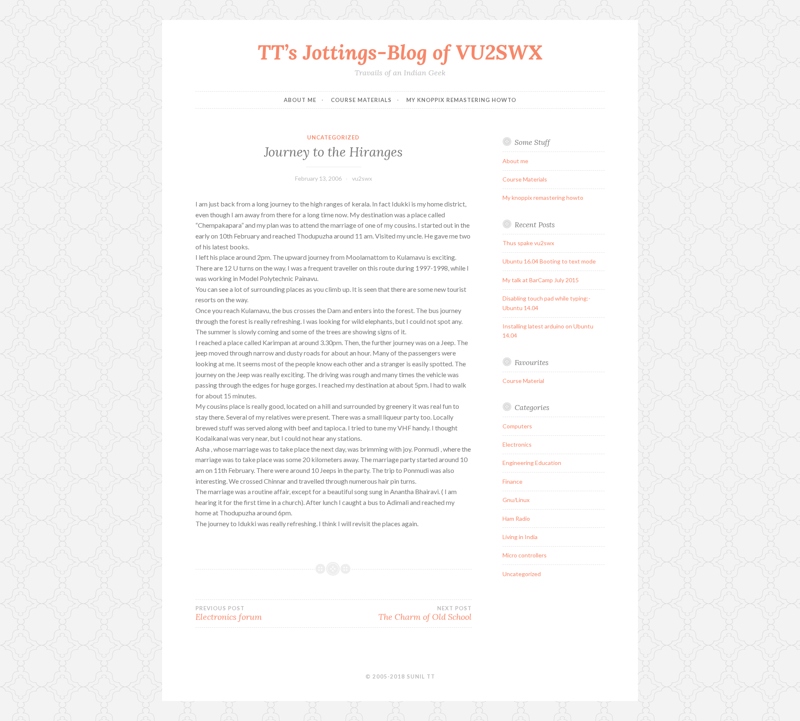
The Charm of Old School (424, 613)
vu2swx (362, 178)
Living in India (520, 536)
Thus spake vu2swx (528, 242)
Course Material (523, 380)
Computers (517, 426)
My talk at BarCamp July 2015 (540, 279)
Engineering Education (531, 462)
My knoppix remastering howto (461, 100)
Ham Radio (516, 518)
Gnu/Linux (516, 499)
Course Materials (361, 100)
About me (300, 100)
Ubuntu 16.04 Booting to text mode (549, 261)
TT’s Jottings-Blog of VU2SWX (400, 52)
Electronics (517, 444)
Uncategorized (333, 137)
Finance (512, 481)
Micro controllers (524, 555)
